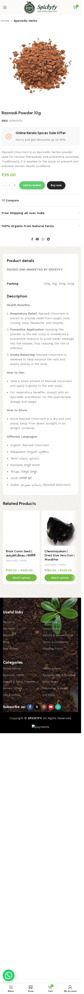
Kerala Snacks (52, 668)
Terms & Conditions (55, 642)
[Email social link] (37, 239)
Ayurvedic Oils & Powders (59, 675)
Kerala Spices (12, 668)
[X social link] (37, 707)
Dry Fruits (49, 694)
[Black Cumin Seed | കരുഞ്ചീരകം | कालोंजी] (21, 529)
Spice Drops (51, 681)
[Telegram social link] (48, 239)
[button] (8, 975)
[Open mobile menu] (5, 7)
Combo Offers (12, 688)
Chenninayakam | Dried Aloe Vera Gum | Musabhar (60, 555)
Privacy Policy (52, 628)
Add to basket (32, 185)
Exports (8, 635)
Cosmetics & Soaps (55, 688)
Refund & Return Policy (58, 635)
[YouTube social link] (51, 707)
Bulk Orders (10, 648)
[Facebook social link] (32, 239)
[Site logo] (40, 7)
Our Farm (9, 628)
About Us (9, 622)
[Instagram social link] (44, 707)
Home (5, 21)
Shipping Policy (53, 648)
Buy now (56, 185)
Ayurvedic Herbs (25, 21)
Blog (6, 642)
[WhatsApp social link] (43, 239)
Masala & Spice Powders (19, 681)
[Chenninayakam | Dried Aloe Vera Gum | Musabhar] (60, 529)
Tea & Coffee (11, 694)
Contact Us (50, 622)
